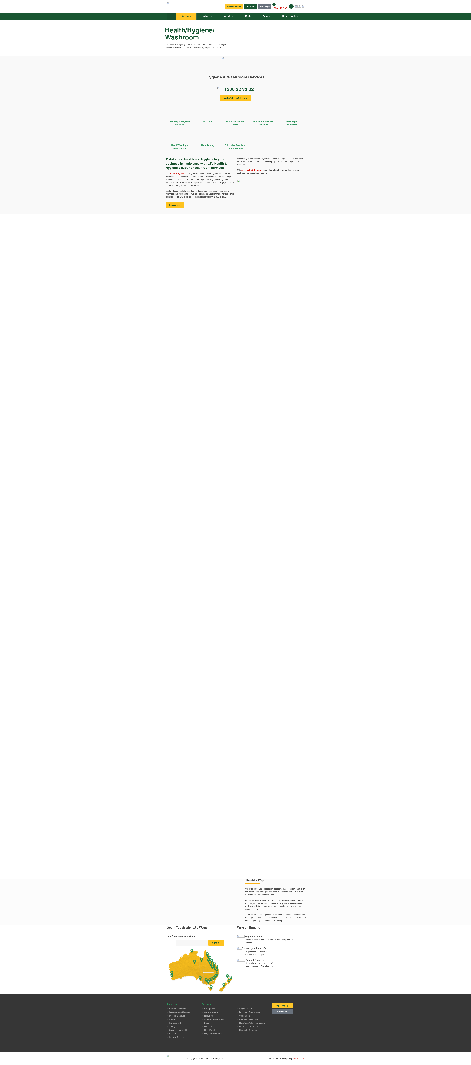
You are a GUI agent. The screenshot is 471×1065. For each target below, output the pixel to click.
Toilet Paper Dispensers (291, 123)
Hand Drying (207, 145)
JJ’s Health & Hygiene (175, 173)
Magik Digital (298, 1058)
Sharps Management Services (263, 123)
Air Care (207, 121)
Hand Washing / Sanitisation (179, 147)
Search (216, 943)
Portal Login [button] (265, 6)
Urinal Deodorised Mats (235, 123)
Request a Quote (253, 936)
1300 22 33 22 (239, 89)
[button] (175, 205)
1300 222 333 (279, 8)
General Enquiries (254, 960)
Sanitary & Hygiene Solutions (180, 123)
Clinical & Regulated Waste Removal (235, 147)
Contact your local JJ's (254, 948)
